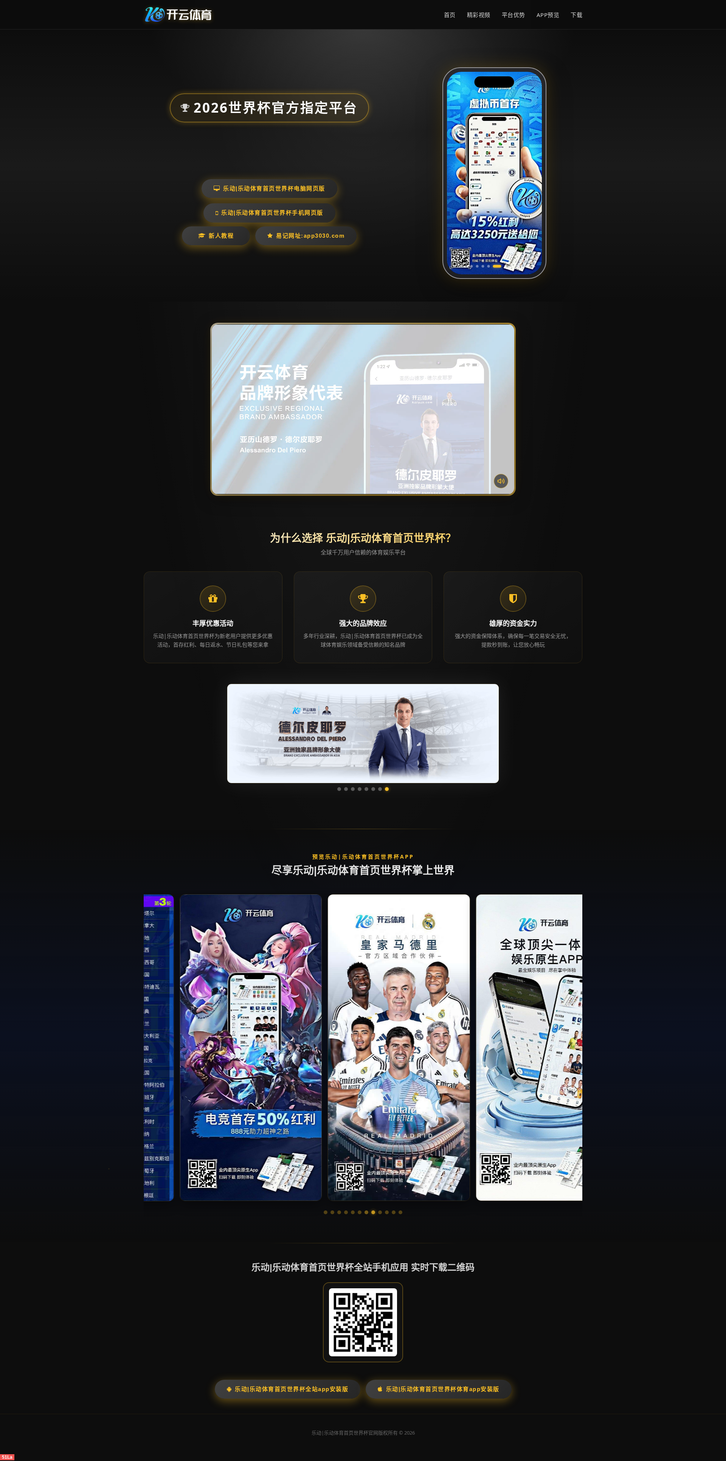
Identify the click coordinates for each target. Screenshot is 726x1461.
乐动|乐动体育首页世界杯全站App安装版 (291, 1389)
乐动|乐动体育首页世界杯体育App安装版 (443, 1389)
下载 (576, 15)
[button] (325, 1212)
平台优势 (513, 15)
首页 (450, 15)
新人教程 (221, 235)
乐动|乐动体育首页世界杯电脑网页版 (274, 188)
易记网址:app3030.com (310, 235)
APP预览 (548, 15)
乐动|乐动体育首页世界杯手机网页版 (272, 212)
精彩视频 (478, 15)
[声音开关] (501, 481)
